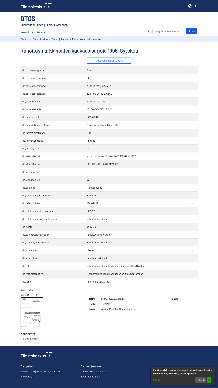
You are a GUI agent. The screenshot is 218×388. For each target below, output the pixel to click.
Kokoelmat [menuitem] (27, 32)
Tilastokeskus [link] (40, 39)
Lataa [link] (175, 298)
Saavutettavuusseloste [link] (94, 371)
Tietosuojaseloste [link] (91, 366)
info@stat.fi (27, 376)
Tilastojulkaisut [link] (60, 39)
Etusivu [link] (25, 39)
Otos (27, 18)
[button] (190, 6)
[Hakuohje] (150, 31)
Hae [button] (192, 31)
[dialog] (183, 376)
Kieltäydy (200, 380)
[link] (37, 6)
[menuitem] (40, 32)
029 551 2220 (27, 371)
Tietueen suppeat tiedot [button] (109, 60)
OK (209, 380)
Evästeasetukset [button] (90, 376)
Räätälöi (157, 380)
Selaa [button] (39, 32)
